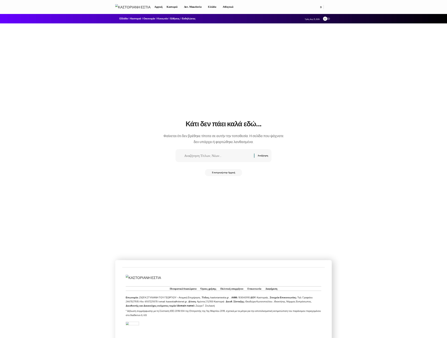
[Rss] (321, 7)
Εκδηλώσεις (188, 18)
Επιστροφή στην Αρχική (223, 172)
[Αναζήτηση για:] (218, 155)
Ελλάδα (123, 18)
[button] (327, 6)
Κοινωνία (162, 18)
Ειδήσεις (175, 18)
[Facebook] (317, 7)
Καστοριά (135, 18)
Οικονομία (149, 18)
